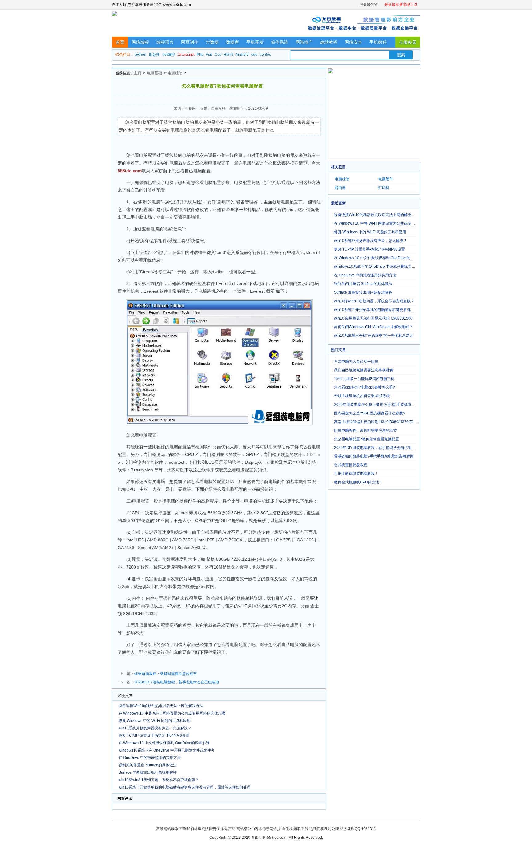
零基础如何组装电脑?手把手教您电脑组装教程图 (374, 456)
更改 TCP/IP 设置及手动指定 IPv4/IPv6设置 (154, 735)
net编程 (168, 54)
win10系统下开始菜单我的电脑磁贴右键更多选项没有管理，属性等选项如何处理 (185, 787)
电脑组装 (175, 73)
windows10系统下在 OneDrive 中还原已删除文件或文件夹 (167, 750)
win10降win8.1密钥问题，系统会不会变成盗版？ (159, 780)
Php (200, 54)
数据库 (232, 42)
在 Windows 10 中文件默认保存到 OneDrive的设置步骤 (164, 743)
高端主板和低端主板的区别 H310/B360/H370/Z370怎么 (379, 422)
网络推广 (304, 42)
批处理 (154, 54)
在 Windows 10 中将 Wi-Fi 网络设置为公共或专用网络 (378, 223)
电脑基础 (154, 73)
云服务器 (407, 42)
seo (254, 54)
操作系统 (279, 42)
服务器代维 (368, 4)
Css (218, 54)
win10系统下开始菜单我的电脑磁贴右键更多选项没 (376, 310)
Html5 (228, 54)
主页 (137, 73)
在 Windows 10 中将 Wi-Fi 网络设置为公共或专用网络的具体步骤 (172, 713)
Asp (209, 54)
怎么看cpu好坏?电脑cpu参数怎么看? (364, 387)
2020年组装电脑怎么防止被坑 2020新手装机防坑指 (376, 404)
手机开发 (255, 42)
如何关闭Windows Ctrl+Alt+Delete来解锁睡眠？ (373, 327)
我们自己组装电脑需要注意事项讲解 (363, 370)
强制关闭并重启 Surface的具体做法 (148, 765)
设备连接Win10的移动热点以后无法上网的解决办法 (161, 706)
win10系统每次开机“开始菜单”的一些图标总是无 (373, 335)
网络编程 (140, 42)
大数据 (212, 42)
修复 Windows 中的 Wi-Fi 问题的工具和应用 (155, 721)
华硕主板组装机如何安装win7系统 (362, 396)
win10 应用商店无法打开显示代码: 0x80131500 (373, 318)
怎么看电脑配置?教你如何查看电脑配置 (366, 439)
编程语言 (165, 42)
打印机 (383, 187)
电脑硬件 (385, 179)
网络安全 (353, 42)
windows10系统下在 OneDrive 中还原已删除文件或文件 (380, 266)
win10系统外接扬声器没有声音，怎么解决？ (155, 728)
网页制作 (189, 42)
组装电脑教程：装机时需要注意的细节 (165, 674)
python (140, 54)
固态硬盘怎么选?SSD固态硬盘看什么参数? (369, 413)
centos (265, 54)
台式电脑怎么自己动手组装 (356, 361)
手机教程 (378, 42)
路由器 (340, 187)
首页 (120, 42)
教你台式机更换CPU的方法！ (358, 482)
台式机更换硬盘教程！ (352, 465)
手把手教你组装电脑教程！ (356, 473)
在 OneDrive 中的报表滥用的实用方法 (150, 758)
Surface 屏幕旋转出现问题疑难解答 (148, 772)
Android (242, 54)
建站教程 (328, 42)
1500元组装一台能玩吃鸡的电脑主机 (364, 379)
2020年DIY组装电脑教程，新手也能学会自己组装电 (176, 682)
